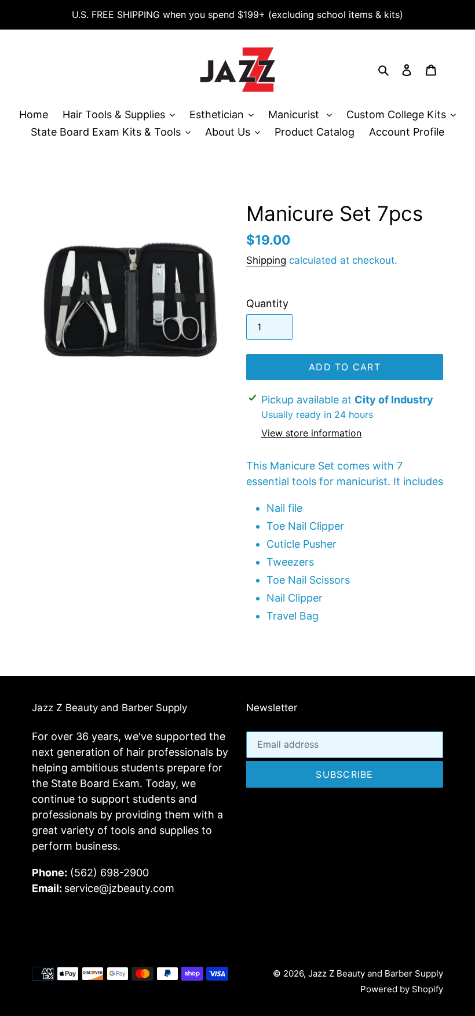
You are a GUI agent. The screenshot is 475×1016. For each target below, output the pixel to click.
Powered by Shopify (401, 989)
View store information (311, 433)
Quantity (267, 303)
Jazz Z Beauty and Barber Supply (375, 973)
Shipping (266, 260)
